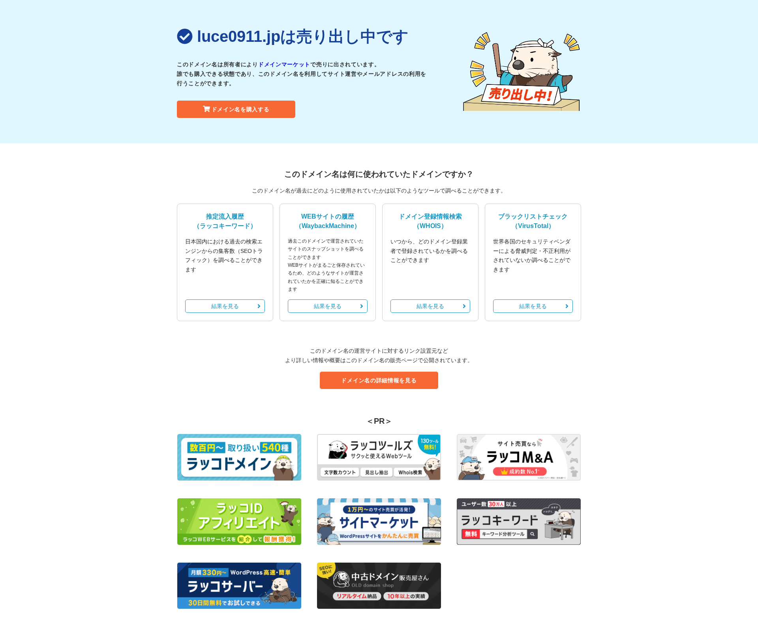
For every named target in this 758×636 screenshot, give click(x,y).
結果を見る (225, 306)
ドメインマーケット (284, 64)
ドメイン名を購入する (241, 109)
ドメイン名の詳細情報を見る (379, 380)
